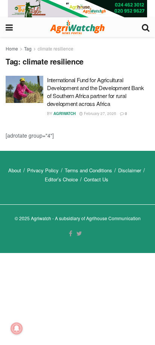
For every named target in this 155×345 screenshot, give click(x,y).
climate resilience (55, 48)
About (14, 170)
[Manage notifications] (17, 328)
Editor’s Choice (61, 179)
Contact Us (96, 179)
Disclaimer (129, 170)
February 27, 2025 (99, 113)
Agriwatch (64, 113)
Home (12, 48)
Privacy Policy (43, 170)
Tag (28, 48)
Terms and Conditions (88, 170)
